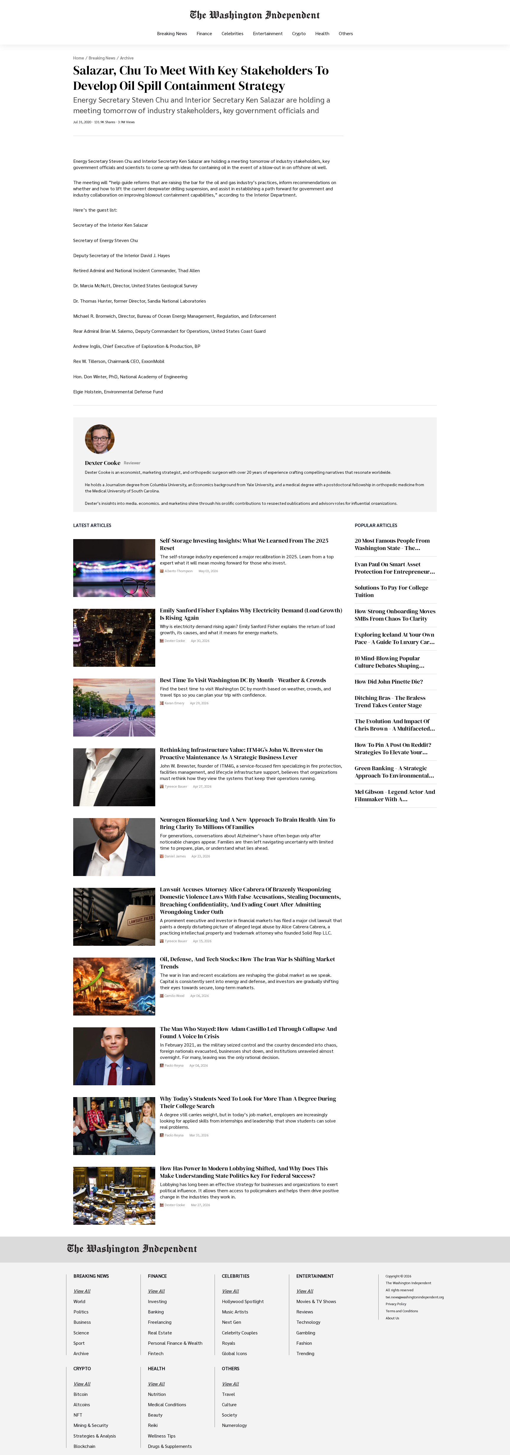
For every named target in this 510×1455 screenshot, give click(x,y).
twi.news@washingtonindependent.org (415, 1297)
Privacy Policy (396, 1304)
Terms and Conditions (402, 1311)
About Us (392, 1318)
